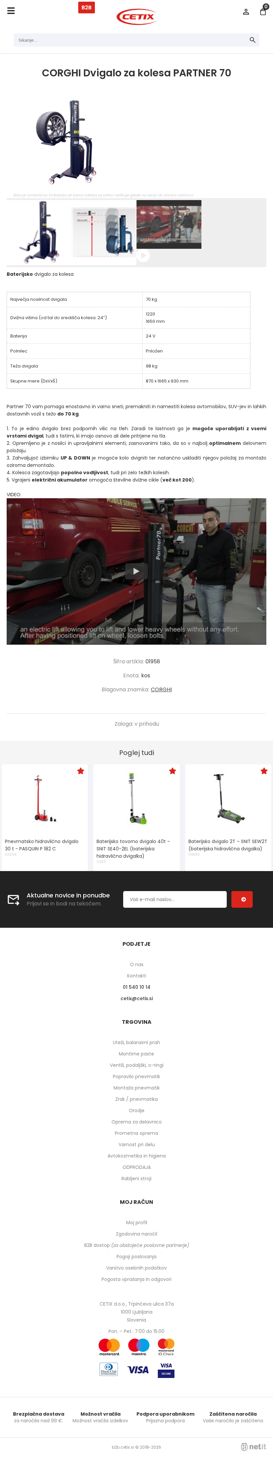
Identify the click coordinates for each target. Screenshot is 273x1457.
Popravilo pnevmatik (136, 1076)
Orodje (136, 1110)
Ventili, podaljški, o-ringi (136, 1065)
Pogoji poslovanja (136, 1256)
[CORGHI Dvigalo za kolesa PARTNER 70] (136, 142)
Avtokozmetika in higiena (137, 1156)
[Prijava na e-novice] (242, 899)
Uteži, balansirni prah (136, 1042)
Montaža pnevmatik (137, 1087)
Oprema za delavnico (137, 1122)
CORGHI (161, 689)
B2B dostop (136, 1245)
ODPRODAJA (137, 1167)
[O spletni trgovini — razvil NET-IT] (253, 1447)
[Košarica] (263, 11)
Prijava (246, 11)
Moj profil (136, 1222)
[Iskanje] (252, 40)
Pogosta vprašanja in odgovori (136, 1279)
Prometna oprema (136, 1133)
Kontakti (136, 975)
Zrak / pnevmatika (136, 1099)
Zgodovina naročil (136, 1234)
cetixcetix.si (137, 998)
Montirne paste (136, 1053)
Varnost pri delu (137, 1144)
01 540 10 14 (136, 987)
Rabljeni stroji (136, 1178)
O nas (136, 964)
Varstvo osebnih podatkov (136, 1268)
